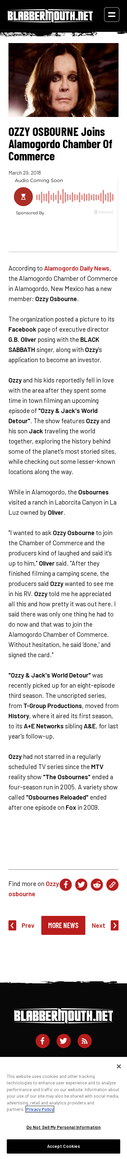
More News (63, 925)
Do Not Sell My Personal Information (63, 1127)
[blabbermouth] (50, 20)
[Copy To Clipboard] (112, 885)
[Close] (118, 1066)
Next (98, 925)
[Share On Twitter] (81, 885)
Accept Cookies (63, 1146)
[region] (63, 1108)
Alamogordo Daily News (76, 268)
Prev (28, 925)
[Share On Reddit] (97, 885)
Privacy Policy (40, 1109)
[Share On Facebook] (66, 885)
